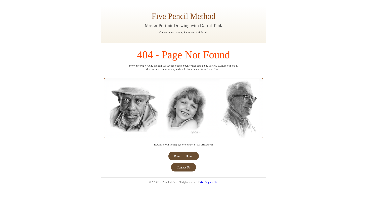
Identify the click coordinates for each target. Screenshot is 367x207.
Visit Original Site (208, 182)
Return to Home (183, 156)
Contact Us (183, 167)
